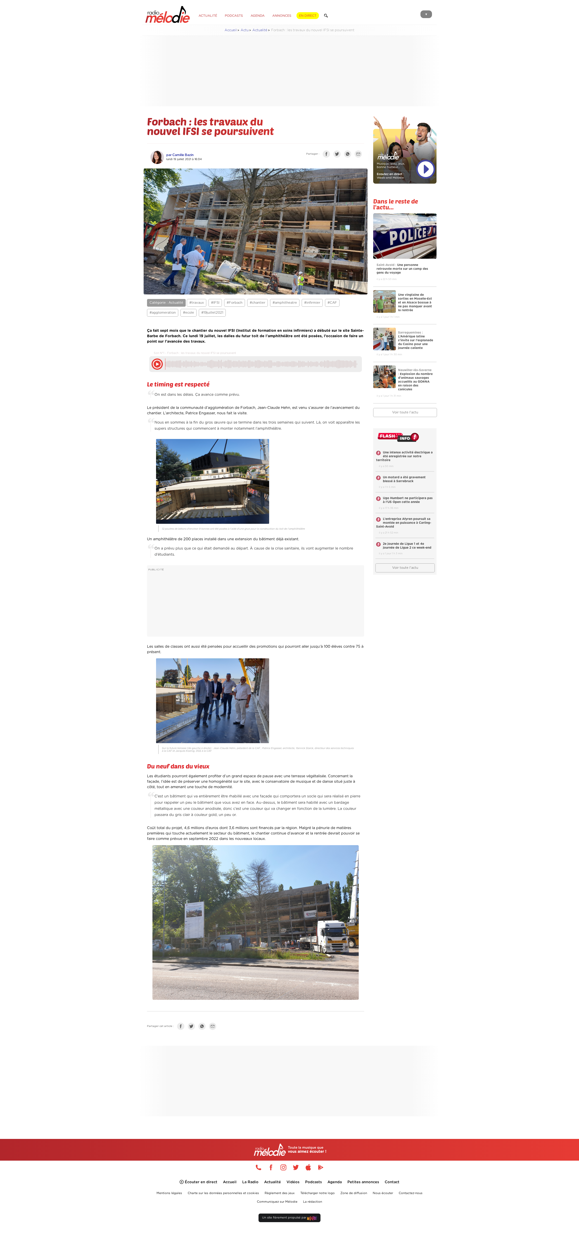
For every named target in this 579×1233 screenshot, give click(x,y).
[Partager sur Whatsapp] (203, 1027)
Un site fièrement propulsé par (284, 1217)
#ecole (188, 312)
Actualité (259, 30)
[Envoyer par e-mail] (359, 155)
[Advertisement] (289, 71)
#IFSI (215, 302)
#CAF (332, 302)
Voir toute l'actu (405, 412)
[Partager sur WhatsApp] (349, 155)
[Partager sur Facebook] (327, 155)
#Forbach (234, 302)
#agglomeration (162, 312)
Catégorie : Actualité (166, 302)
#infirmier (312, 302)
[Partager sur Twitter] (338, 155)
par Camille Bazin (180, 155)
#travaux (196, 302)
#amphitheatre (285, 302)
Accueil (231, 30)
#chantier (257, 302)
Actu (245, 30)
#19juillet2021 (212, 312)
